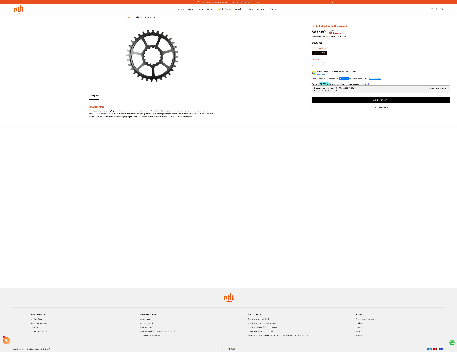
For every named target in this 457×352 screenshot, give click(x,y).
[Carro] (441, 9)
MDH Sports (30, 349)
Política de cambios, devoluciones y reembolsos (157, 331)
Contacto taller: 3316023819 (258, 319)
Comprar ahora (381, 107)
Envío (328, 36)
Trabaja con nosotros (39, 331)
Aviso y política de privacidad (150, 335)
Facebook (359, 323)
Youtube (359, 335)
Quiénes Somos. (37, 319)
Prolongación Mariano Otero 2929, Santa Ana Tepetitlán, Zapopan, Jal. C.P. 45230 (278, 335)
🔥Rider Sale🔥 (224, 9)
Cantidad (316, 59)
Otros (272, 9)
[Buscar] (432, 9)
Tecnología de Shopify (42, 349)
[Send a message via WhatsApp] (452, 342)
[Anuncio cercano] (333, 2)
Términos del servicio (147, 323)
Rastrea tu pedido (146, 319)
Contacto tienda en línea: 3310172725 (262, 323)
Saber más (321, 74)
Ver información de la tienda (438, 88)
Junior (249, 9)
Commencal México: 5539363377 (260, 331)
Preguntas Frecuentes (39, 323)
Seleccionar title (320, 48)
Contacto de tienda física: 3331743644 (262, 327)
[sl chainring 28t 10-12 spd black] (152, 56)
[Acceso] (437, 9)
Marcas (191, 9)
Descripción (94, 96)
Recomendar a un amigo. (365, 319)
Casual (238, 9)
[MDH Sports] (18, 9)
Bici (200, 9)
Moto (209, 9)
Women (260, 9)
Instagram (359, 327)
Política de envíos (145, 327)
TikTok (358, 331)
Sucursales (35, 327)
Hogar (129, 17)
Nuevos (181, 9)
